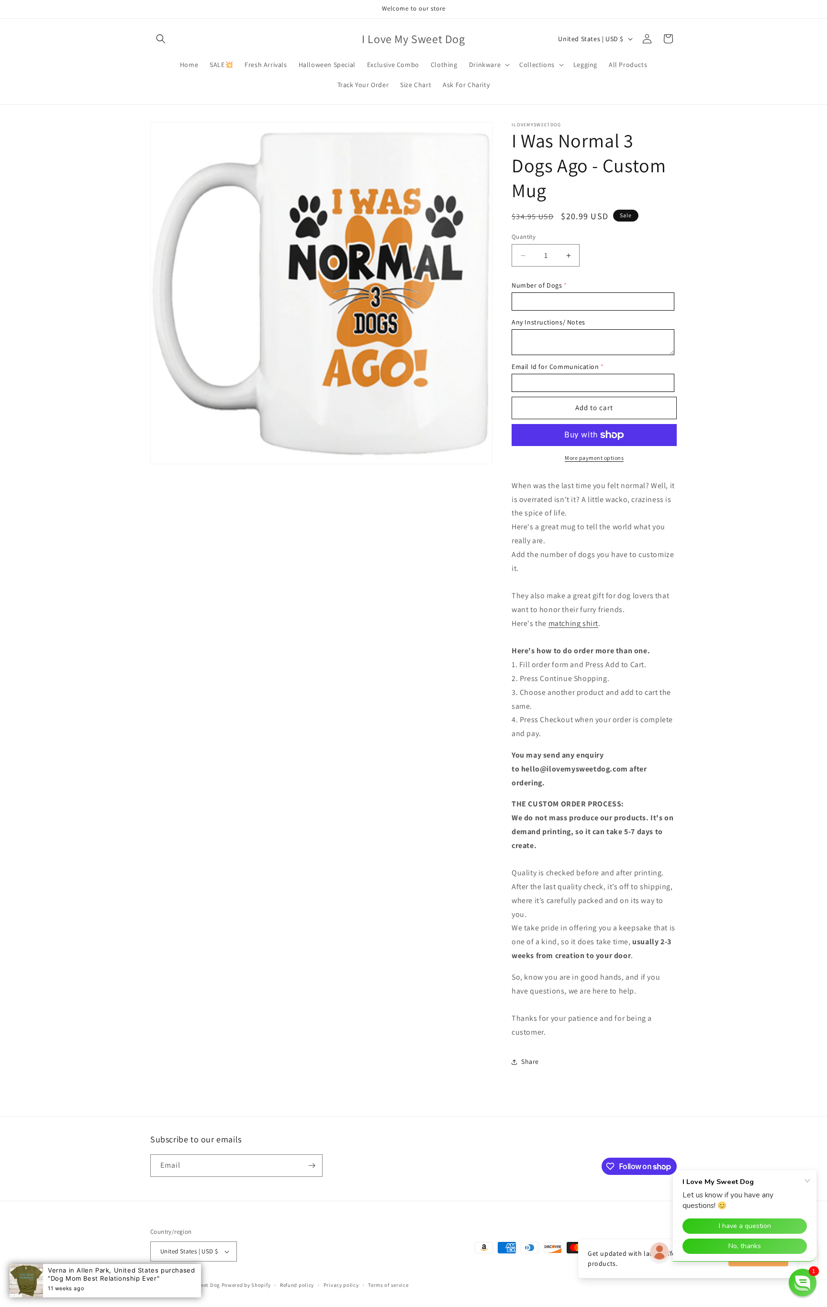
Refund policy (297, 1285)
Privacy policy (341, 1285)
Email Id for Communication (555, 366)
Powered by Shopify (246, 1285)
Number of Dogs (537, 285)
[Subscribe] (311, 1165)
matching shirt (573, 623)
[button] (160, 38)
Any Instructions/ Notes (548, 322)
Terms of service (388, 1285)
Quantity (524, 237)
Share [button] (530, 1061)
